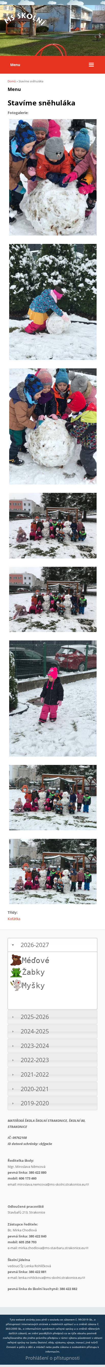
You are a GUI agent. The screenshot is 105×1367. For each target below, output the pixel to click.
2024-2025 (35, 1031)
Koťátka (14, 918)
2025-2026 (35, 1017)
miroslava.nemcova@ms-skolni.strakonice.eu (53, 1184)
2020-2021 (35, 1089)
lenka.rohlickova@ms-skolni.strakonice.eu (51, 1277)
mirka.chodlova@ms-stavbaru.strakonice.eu (53, 1248)
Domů (12, 81)
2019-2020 (35, 1103)
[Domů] (25, 27)
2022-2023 (35, 1060)
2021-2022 (35, 1074)
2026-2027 (35, 945)
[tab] (52, 945)
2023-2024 (35, 1046)
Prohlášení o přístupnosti (52, 1358)
